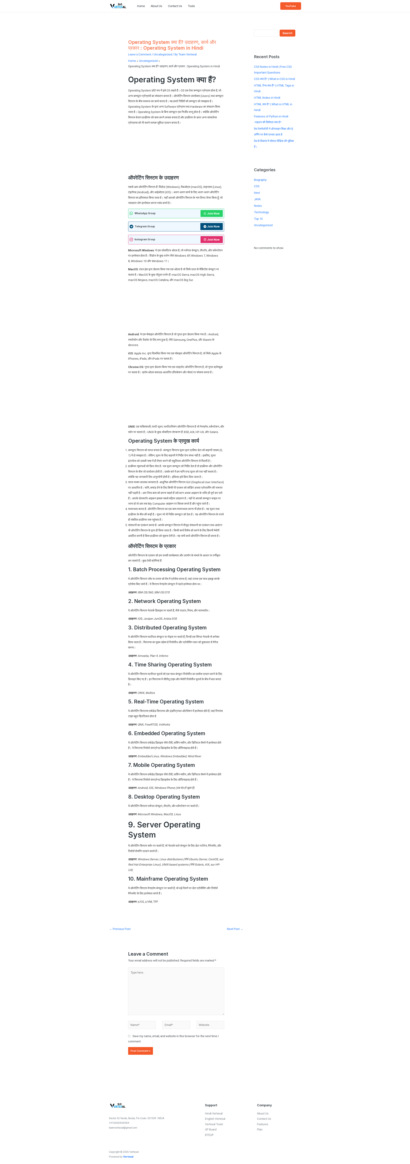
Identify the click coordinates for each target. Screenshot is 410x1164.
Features (262, 1124)
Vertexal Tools (214, 1124)
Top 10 (258, 218)
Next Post (235, 929)
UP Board (211, 1129)
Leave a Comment (139, 54)
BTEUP (209, 1135)
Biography (260, 180)
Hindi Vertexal (214, 1113)
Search (287, 33)
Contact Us (175, 6)
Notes (258, 205)
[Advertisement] (176, 150)
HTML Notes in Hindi (267, 97)
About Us (156, 6)
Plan (259, 1129)
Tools (191, 6)
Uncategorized (163, 54)
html (257, 192)
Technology (261, 212)
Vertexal (128, 1156)
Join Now (213, 213)
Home (141, 6)
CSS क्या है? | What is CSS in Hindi (274, 79)
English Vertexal (215, 1118)
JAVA (257, 199)
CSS (256, 186)
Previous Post (120, 929)
